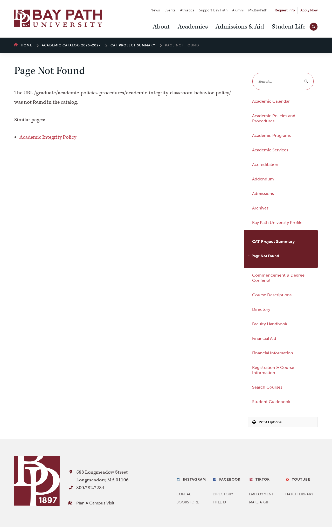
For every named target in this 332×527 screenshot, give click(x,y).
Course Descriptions (272, 294)
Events (169, 10)
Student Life (289, 27)
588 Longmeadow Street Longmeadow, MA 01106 (102, 476)
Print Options (269, 422)
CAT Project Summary (132, 45)
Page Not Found (265, 256)
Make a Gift (260, 502)
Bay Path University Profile (277, 222)
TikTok (262, 479)
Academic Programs (271, 135)
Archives (260, 208)
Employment (261, 494)
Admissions (263, 193)
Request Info (285, 10)
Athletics (187, 10)
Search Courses (267, 387)
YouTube (301, 479)
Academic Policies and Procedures (273, 118)
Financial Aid (264, 338)
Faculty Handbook (269, 323)
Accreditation (265, 164)
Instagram (194, 479)
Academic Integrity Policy (47, 137)
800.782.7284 (90, 487)
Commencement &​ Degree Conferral (278, 278)
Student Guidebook (271, 401)
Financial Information (272, 352)
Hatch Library (299, 494)
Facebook (229, 479)
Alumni (238, 10)
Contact (185, 494)
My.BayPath (257, 10)
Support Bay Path (213, 10)
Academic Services (270, 149)
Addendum (263, 179)
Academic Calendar (271, 101)
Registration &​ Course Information (273, 370)
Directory (261, 309)
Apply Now (309, 10)
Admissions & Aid (240, 27)
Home (26, 45)
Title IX (219, 502)
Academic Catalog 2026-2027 (71, 45)
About (161, 27)
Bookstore (187, 502)
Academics (193, 27)
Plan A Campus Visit (95, 503)
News (155, 10)
